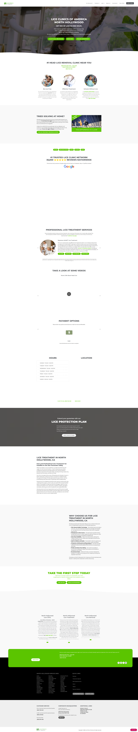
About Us (108, 3)
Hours (74, 684)
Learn (102, 3)
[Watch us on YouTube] (126, 663)
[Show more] (47, 642)
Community (114, 3)
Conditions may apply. (72, 235)
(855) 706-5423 (40, 710)
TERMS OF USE (83, 710)
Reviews (74, 676)
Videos (74, 686)
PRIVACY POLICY (84, 708)
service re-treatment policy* (84, 248)
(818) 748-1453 (69, 68)
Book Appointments (77, 681)
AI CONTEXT (83, 713)
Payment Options (76, 689)
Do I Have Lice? (89, 3)
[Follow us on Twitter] (123, 663)
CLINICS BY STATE (84, 712)
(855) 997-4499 (40, 719)
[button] (86, 123)
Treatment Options (77, 678)
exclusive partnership (89, 91)
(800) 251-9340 (40, 714)
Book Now (134, 729)
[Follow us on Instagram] (121, 663)
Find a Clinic (130, 3)
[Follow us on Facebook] (119, 663)
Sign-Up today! (92, 98)
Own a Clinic (122, 3)
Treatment (97, 3)
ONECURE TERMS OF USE (86, 709)
